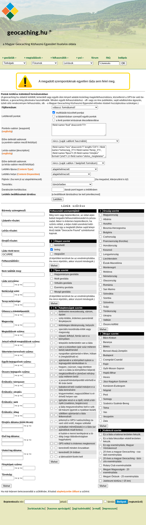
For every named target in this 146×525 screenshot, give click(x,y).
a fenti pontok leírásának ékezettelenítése (77, 120)
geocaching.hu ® (29, 33)
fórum (94, 58)
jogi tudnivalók (81, 509)
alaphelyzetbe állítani (68, 491)
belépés (122, 58)
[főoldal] (10, 12)
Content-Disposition (28, 174)
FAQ (108, 58)
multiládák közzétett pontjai (70, 112)
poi (80, 58)
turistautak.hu (36, 509)
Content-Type (25, 169)
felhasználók (59, 58)
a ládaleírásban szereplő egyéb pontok (76, 116)
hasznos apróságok (59, 509)
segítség (7, 131)
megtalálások (33, 58)
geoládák (9, 58)
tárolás (111, 501)
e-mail (96, 509)
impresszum (110, 509)
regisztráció (135, 501)
